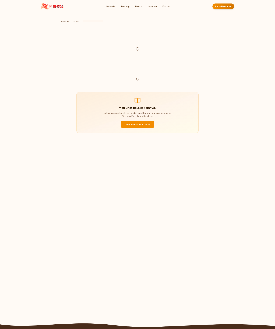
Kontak (166, 6)
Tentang (125, 6)
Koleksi (138, 6)
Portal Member (223, 6)
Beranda (110, 6)
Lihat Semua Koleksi (135, 124)
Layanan (152, 6)
